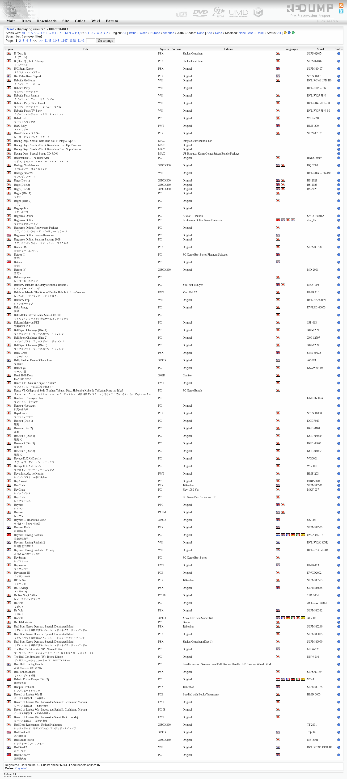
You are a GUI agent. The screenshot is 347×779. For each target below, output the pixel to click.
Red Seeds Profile (29, 741)
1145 (48, 40)
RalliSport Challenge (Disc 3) (39, 347)
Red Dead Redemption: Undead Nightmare (45, 726)
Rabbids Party (26, 89)
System (164, 49)
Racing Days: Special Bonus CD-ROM (36, 153)
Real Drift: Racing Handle (28, 666)
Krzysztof (20, 768)
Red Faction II (22, 734)
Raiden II (19, 256)
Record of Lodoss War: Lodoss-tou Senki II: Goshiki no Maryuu (50, 703)
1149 (81, 40)
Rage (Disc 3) (22, 189)
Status (339, 49)
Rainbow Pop (23, 301)
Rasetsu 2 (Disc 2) (24, 445)
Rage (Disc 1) (22, 180)
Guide (80, 21)
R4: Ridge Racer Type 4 (27, 76)
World (143, 33)
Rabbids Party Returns (34, 97)
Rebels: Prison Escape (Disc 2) (31, 681)
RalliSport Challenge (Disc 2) (39, 339)
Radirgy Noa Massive (30, 167)
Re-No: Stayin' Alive (27, 597)
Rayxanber (21, 567)
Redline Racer (22, 756)
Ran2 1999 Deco (23, 377)
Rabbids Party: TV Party (39, 112)
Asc (209, 33)
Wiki (95, 21)
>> (41, 40)
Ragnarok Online (23, 216)
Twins (132, 33)
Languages (291, 49)
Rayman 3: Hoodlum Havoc (30, 521)
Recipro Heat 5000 (27, 688)
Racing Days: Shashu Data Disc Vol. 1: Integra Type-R (45, 141)
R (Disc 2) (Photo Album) (28, 62)
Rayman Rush (22, 529)
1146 (56, 40)
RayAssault (20, 481)
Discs (26, 21)
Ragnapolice (21, 210)
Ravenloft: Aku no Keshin (30, 475)
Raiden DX (26, 248)
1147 (64, 40)
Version (177, 49)
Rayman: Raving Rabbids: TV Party (34, 551)
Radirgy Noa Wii (24, 174)
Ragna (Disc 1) (22, 195)
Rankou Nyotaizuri (24, 407)
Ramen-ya (20, 369)
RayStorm (21, 559)
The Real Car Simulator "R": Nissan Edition (54, 651)
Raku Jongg (21, 309)
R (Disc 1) (21, 55)
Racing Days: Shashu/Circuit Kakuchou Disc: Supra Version (48, 149)
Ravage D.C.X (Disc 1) (34, 460)
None (200, 33)
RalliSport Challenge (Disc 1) (39, 331)
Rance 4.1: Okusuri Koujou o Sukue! (35, 384)
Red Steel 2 (20, 749)
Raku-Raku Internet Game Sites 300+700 (41, 316)
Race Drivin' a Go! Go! (32, 135)
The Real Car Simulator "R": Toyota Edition (42, 658)
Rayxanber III (22, 574)
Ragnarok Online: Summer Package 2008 (41, 241)
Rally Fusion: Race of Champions (33, 362)
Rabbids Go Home (27, 82)
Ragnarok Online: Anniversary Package (40, 229)
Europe (155, 33)
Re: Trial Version (23, 622)
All (23, 33)
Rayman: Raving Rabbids (28, 536)
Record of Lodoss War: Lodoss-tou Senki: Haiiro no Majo (46, 719)
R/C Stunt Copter (27, 70)
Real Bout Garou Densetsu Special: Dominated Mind (50, 628)
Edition (228, 49)
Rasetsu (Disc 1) (23, 422)
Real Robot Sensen (24, 673)
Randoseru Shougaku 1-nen (29, 399)
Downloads (47, 21)
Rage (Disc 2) (22, 184)
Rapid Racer (23, 415)
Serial (320, 49)
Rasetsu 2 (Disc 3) (24, 452)
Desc (218, 33)
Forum (112, 21)
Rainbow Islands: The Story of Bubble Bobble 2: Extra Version (49, 294)
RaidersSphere (26, 279)
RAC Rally (21, 127)
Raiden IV (20, 271)
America (168, 33)
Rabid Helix (24, 120)
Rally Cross (21, 354)
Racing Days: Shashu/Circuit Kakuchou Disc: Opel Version (47, 145)
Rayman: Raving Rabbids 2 (29, 544)
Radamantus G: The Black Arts (41, 159)
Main (11, 21)
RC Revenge (21, 589)
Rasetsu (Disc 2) (23, 430)
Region (8, 49)
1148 (72, 40)
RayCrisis (19, 485)
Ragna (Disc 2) (22, 202)
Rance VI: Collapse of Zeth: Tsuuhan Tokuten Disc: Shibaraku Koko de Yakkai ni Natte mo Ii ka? (82, 392)
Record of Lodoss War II (30, 696)
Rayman (19, 506)
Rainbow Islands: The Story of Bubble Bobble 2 (41, 286)
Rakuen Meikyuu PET (26, 324)
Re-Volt (19, 604)
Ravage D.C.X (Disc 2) (34, 467)
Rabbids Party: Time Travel (39, 104)
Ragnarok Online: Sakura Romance (34, 235)
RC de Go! (21, 582)
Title (85, 49)
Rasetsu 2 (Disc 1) (24, 437)
